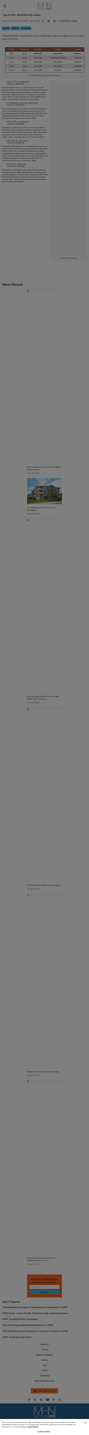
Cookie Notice (32, 1427)
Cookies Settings (43, 1431)
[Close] (85, 1422)
